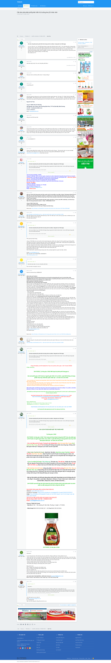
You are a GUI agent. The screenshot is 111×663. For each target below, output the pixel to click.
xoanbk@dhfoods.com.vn (53, 399)
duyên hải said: (31, 583)
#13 (75, 270)
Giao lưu (38, 647)
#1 (75, 42)
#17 (75, 551)
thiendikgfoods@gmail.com (35, 598)
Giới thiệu (58, 644)
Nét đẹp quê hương (40, 649)
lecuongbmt (21, 262)
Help (86, 658)
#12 (75, 259)
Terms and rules (75, 658)
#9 (75, 148)
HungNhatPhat (21, 152)
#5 (75, 94)
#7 (75, 127)
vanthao (21, 76)
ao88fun (84, 43)
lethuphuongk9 (81, 42)
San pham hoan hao (79, 640)
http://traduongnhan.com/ (32, 254)
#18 (75, 581)
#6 (75, 115)
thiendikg (21, 196)
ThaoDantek (87, 42)
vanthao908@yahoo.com (33, 111)
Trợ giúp (57, 647)
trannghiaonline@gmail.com (35, 187)
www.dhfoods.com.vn (64, 395)
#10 (75, 158)
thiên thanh (20, 14)
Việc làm (38, 644)
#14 (75, 338)
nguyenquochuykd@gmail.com (33, 153)
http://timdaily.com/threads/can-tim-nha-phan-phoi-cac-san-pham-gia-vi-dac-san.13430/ (51, 406)
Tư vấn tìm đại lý (39, 637)
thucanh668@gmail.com (34, 252)
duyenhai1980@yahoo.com (57, 576)
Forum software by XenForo (28, 661)
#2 (75, 61)
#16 (75, 413)
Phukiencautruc (78, 644)
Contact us (69, 658)
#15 (75, 348)
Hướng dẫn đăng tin (60, 637)
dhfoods (21, 416)
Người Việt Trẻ (78, 637)
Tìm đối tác (38, 642)
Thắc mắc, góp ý (59, 640)
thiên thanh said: (31, 161)
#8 (75, 137)
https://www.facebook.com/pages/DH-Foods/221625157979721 (46, 396)
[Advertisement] (55, 25)
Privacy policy (82, 658)
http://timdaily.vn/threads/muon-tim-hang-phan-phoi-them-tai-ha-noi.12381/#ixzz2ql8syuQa (51, 334)
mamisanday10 (21, 274)
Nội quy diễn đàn (59, 642)
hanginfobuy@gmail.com (34, 329)
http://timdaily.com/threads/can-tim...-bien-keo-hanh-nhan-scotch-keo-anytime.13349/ (45, 214)
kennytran (21, 162)
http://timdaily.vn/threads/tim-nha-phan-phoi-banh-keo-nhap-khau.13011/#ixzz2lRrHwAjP (51, 208)
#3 (75, 73)
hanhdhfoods (21, 351)
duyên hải (21, 555)
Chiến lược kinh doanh (41, 652)
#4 (75, 83)
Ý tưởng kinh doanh (40, 640)
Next (22, 39)
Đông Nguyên (21, 226)
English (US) (23, 658)
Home (89, 658)
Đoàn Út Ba (21, 216)
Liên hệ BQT (58, 649)
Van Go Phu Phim (78, 642)
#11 (75, 222)
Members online (83, 39)
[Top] (91, 658)
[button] (38, 5)
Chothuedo (77, 647)
